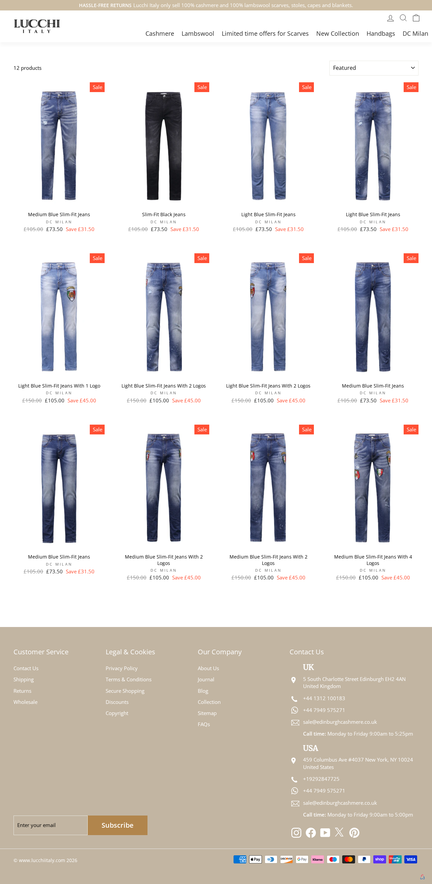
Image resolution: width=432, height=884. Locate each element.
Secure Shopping (125, 690)
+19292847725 (321, 778)
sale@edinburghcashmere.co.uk (340, 721)
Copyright (117, 713)
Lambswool (198, 33)
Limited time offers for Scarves (265, 33)
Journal (206, 679)
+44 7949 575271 (324, 710)
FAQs (204, 724)
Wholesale (25, 701)
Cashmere (159, 33)
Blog (203, 690)
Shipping (24, 679)
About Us (208, 668)
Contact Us (26, 668)
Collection (209, 701)
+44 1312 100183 (324, 698)
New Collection (337, 33)
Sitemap (207, 713)
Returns (22, 690)
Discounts (117, 701)
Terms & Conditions (129, 679)
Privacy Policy (122, 668)
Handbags (381, 33)
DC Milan (415, 33)
